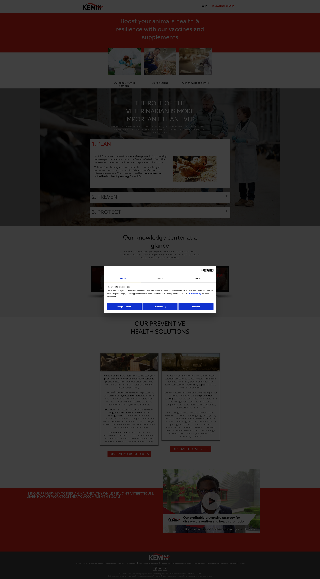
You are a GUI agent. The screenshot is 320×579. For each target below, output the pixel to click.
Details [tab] (160, 279)
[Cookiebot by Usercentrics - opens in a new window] (203, 270)
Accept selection (124, 307)
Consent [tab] (122, 279)
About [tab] (197, 279)
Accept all (196, 307)
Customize (158, 307)
